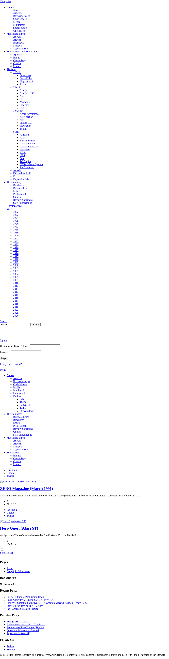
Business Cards (21, 188)
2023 (15, 309)
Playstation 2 (26, 81)
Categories (5, 1)
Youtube (11, 649)
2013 (15, 289)
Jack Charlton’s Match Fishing (22, 608)
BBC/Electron (27, 140)
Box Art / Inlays (21, 16)
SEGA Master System (31, 164)
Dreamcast (25, 75)
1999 (15, 262)
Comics (17, 63)
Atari (22, 137)
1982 (15, 211)
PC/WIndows (27, 411)
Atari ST (24, 96)
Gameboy (25, 149)
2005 (15, 277)
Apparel (17, 54)
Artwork (17, 13)
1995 (15, 250)
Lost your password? (11, 364)
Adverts (17, 36)
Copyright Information (18, 571)
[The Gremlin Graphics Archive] (12, 334)
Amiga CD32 (27, 93)
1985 (15, 220)
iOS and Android (22, 173)
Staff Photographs (22, 202)
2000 (15, 265)
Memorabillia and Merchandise (23, 51)
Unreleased (19, 30)
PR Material (19, 194)
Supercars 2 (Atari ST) (18, 633)
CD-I (22, 99)
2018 (15, 303)
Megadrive (25, 102)
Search (3, 321)
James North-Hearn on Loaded (23, 630)
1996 (15, 253)
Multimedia (19, 24)
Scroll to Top (7, 552)
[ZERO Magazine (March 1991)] (18, 481)
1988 (15, 229)
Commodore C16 (29, 146)
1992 (15, 241)
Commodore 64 (28, 143)
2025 (15, 312)
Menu (3, 369)
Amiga (23, 90)
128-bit (17, 72)
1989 (15, 232)
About (10, 568)
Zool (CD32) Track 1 (18, 621)
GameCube (26, 78)
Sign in (3, 340)
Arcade (17, 170)
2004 (15, 274)
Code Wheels (20, 18)
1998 (15, 259)
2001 (15, 268)
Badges (17, 455)
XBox (23, 84)
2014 (15, 292)
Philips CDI (26, 122)
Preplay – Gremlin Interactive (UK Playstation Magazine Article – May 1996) (47, 602)
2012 (15, 286)
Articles (17, 39)
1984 (15, 217)
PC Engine (25, 161)
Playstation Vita (21, 179)
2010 (15, 283)
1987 (15, 226)
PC (15, 176)
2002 (15, 271)
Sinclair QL (26, 105)
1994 (15, 247)
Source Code (20, 27)
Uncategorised (14, 205)
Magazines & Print (16, 33)
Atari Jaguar (26, 116)
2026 (15, 315)
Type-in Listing (21, 48)
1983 (15, 214)
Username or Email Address (14, 346)
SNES (23, 108)
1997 (15, 256)
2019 (15, 306)
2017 (15, 300)
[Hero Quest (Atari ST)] (13, 521)
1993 (15, 244)
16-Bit (16, 87)
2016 (15, 297)
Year (9, 208)
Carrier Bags (19, 60)
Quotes (17, 197)
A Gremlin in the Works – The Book (26, 624)
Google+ (11, 473)
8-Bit (15, 131)
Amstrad (24, 134)
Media (16, 21)
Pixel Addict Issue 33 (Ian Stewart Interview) (30, 599)
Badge (16, 57)
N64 (22, 119)
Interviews (18, 42)
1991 (15, 238)
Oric (22, 158)
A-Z (15, 10)
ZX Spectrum (27, 167)
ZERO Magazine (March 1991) (26, 488)
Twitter (10, 476)
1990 (15, 235)
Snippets (17, 45)
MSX (23, 152)
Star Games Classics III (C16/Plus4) (25, 605)
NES (22, 155)
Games (10, 7)
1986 (15, 223)
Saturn (23, 128)
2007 (15, 280)
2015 (15, 294)
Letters (16, 191)
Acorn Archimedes (29, 113)
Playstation (25, 125)
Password (5, 352)
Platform (11, 69)
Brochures (18, 185)
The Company (14, 182)
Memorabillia (13, 452)
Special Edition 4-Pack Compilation (25, 597)
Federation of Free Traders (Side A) (25, 627)
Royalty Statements (23, 200)
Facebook (12, 470)
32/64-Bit (18, 110)
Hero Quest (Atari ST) (19, 528)
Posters (17, 66)
